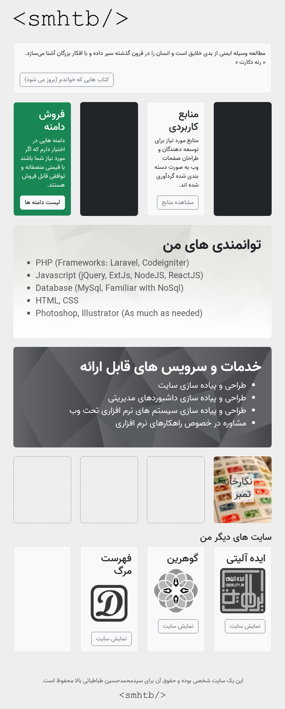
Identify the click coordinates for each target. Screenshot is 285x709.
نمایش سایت (245, 626)
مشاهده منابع (178, 202)
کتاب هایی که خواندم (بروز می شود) (66, 80)
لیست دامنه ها (42, 202)
